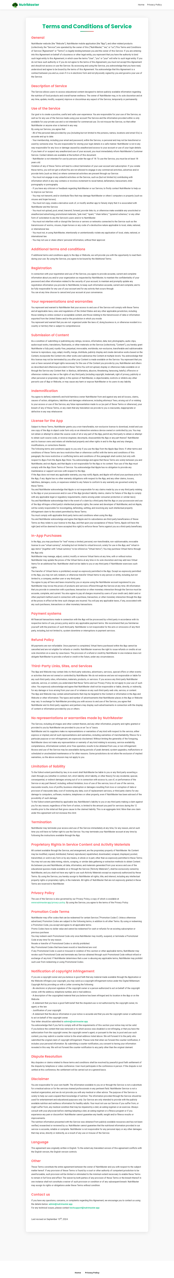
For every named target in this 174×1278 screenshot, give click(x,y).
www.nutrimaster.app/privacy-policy (48, 902)
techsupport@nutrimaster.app (85, 1207)
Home (141, 4)
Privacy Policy (154, 4)
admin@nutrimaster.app (76, 1021)
